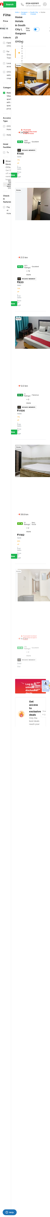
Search (9, 4)
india (17, 12)
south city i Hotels (34, 13)
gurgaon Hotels (24, 13)
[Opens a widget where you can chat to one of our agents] (10, 1212)
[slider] (5, 26)
